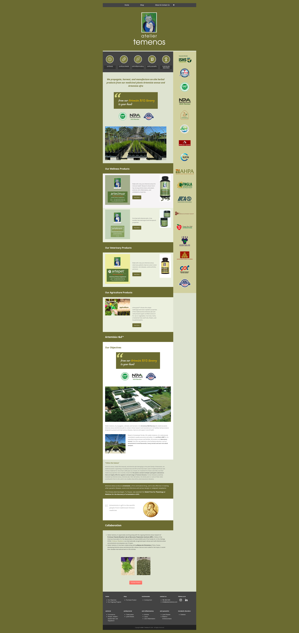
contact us (163, 596)
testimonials (146, 596)
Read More (137, 197)
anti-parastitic (164, 611)
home (107, 596)
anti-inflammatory (148, 611)
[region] (135, 143)
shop (125, 596)
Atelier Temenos (144, 627)
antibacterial (128, 611)
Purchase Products (135, 582)
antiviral (108, 611)
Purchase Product (131, 600)
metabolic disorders (184, 611)
